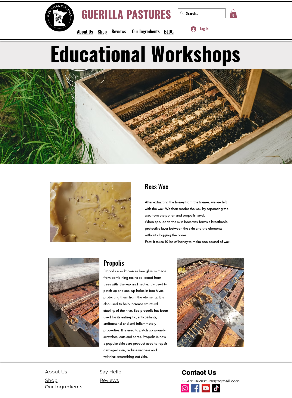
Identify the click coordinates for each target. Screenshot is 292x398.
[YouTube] (206, 388)
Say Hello (110, 372)
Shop (51, 380)
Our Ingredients (64, 387)
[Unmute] (61, 341)
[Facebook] (195, 388)
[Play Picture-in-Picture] (89, 341)
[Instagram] (185, 388)
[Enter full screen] (96, 341)
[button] (233, 13)
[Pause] (53, 341)
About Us (56, 372)
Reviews (109, 380)
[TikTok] (216, 388)
